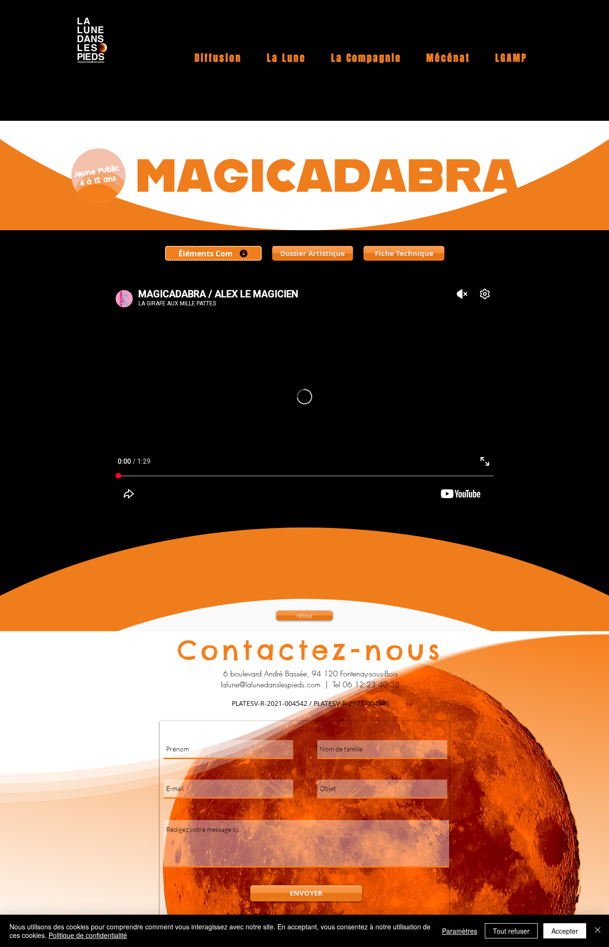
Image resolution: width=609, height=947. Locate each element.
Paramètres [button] (459, 931)
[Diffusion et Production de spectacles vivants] (92, 40)
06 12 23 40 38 (371, 684)
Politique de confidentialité (88, 935)
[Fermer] (597, 930)
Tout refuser (511, 931)
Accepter (564, 931)
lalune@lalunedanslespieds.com (271, 684)
